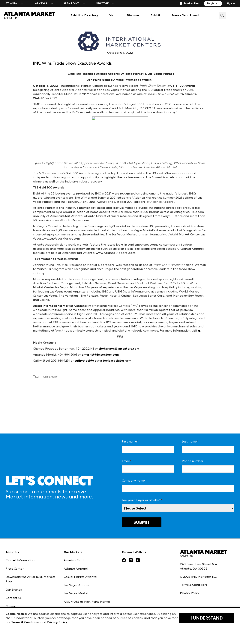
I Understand (206, 618)
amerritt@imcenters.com (100, 354)
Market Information (20, 560)
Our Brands (14, 589)
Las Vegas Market (76, 593)
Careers (11, 606)
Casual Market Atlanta (80, 577)
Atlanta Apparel (76, 568)
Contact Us (14, 598)
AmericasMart (74, 560)
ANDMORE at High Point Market (87, 601)
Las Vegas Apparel (77, 585)
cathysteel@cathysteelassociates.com (102, 360)
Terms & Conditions (194, 585)
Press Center (15, 568)
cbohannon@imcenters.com (119, 348)
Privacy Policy (189, 593)
